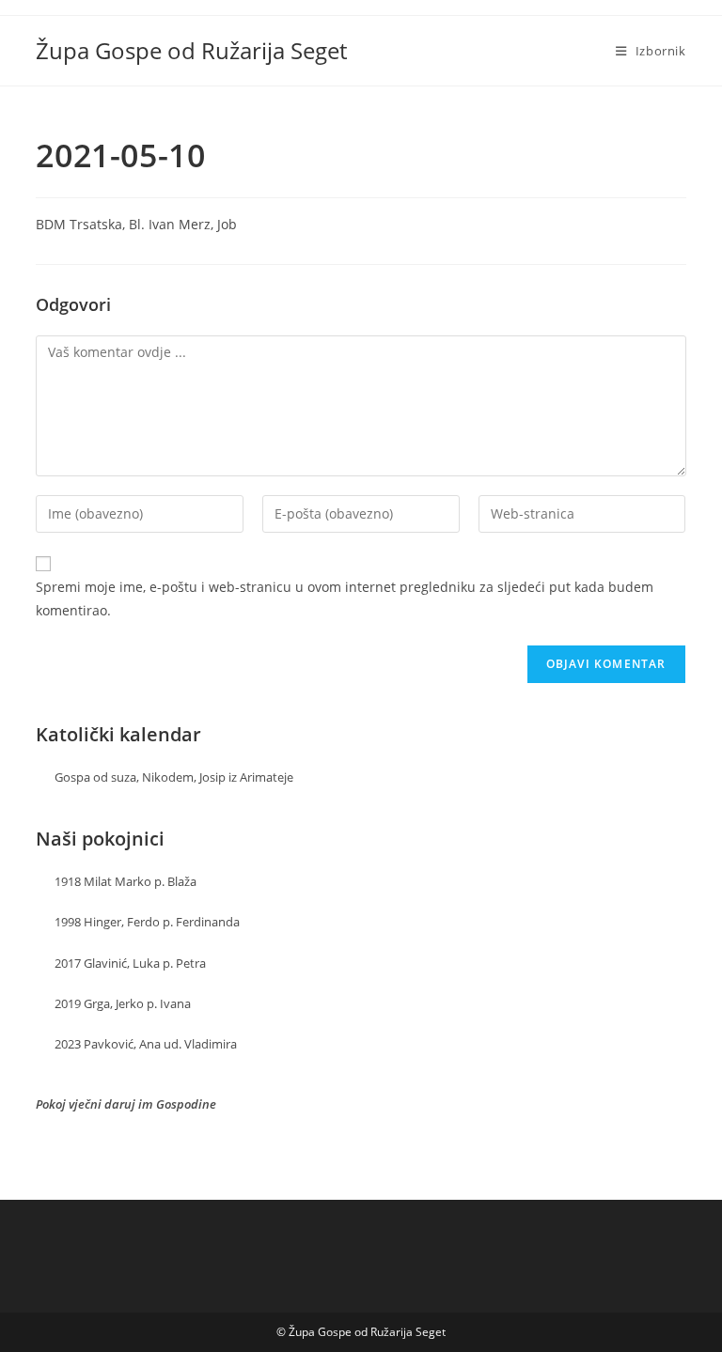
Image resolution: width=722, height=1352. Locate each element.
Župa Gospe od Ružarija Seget (191, 50)
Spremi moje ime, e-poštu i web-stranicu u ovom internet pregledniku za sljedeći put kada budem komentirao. (344, 598)
